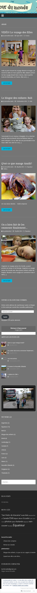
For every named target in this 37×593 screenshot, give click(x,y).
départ (16, 518)
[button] (14, 404)
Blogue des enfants (7, 434)
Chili (2, 450)
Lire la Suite (6, 83)
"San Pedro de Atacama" (11, 515)
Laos (2, 457)
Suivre (5, 317)
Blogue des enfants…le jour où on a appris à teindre (19, 552)
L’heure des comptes (9, 541)
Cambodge (4, 442)
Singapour (4, 469)
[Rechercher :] (18, 482)
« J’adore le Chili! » (13, 374)
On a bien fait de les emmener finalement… (14, 226)
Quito (13, 522)
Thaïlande (4, 473)
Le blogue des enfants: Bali (16, 97)
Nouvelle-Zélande (6, 465)
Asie (26, 515)
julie (31, 518)
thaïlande (19, 521)
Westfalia (10, 526)
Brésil (3, 438)
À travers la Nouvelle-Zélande (17, 366)
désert (21, 518)
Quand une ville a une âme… (12, 556)
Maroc (3, 461)
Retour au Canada (9, 545)
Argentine (4, 423)
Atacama (31, 515)
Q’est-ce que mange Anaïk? (16, 163)
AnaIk (23, 515)
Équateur (29, 167)
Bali (31, 101)
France (27, 36)
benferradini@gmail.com (8, 569)
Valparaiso (25, 521)
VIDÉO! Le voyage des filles (17, 32)
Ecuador (26, 518)
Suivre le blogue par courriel (14, 300)
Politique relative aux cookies (20, 585)
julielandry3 (8, 231)
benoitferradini (9, 36)
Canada (3, 446)
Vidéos (5, 169)
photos (8, 521)
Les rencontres (12, 358)
